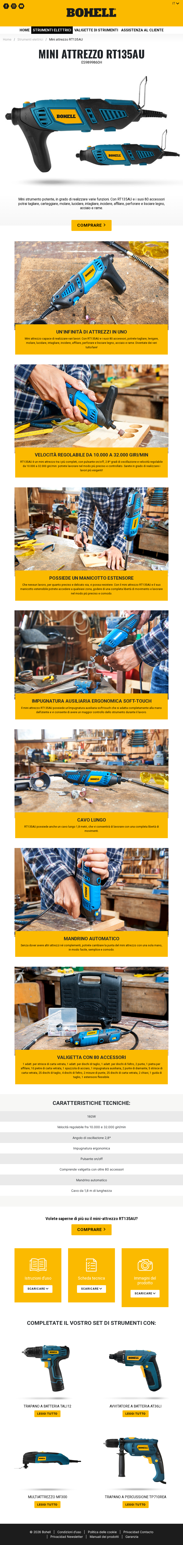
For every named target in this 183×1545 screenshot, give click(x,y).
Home (25, 30)
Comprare (90, 225)
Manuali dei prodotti (104, 1537)
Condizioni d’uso (69, 1532)
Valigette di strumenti (96, 30)
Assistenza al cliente (142, 30)
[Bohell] (91, 13)
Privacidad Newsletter (66, 1537)
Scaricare (36, 1288)
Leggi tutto (47, 1413)
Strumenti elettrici (52, 30)
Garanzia (131, 1537)
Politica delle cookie (102, 1532)
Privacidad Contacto (138, 1532)
